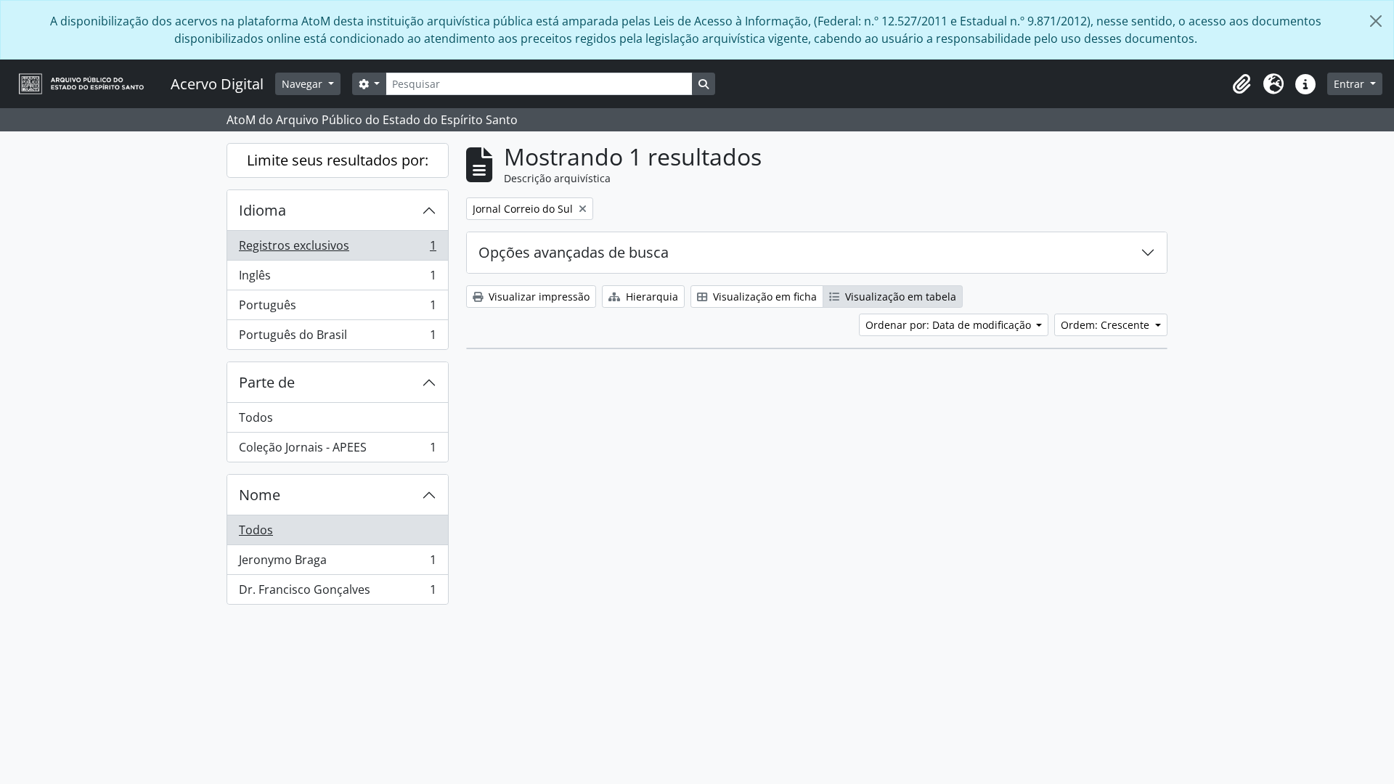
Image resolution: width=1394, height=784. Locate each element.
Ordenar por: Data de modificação (949, 325)
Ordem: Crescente (1106, 325)
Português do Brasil (337, 338)
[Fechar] (1375, 21)
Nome (259, 495)
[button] (1242, 84)
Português (337, 308)
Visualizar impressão (538, 296)
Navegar (303, 84)
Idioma (262, 210)
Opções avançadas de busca (573, 252)
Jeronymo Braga (337, 563)
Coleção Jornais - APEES (337, 450)
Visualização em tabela (899, 296)
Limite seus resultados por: (337, 160)
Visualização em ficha (763, 296)
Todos (256, 417)
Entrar (1350, 84)
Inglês (337, 278)
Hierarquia (650, 296)
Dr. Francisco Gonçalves (337, 592)
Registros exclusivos (337, 249)
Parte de (267, 382)
